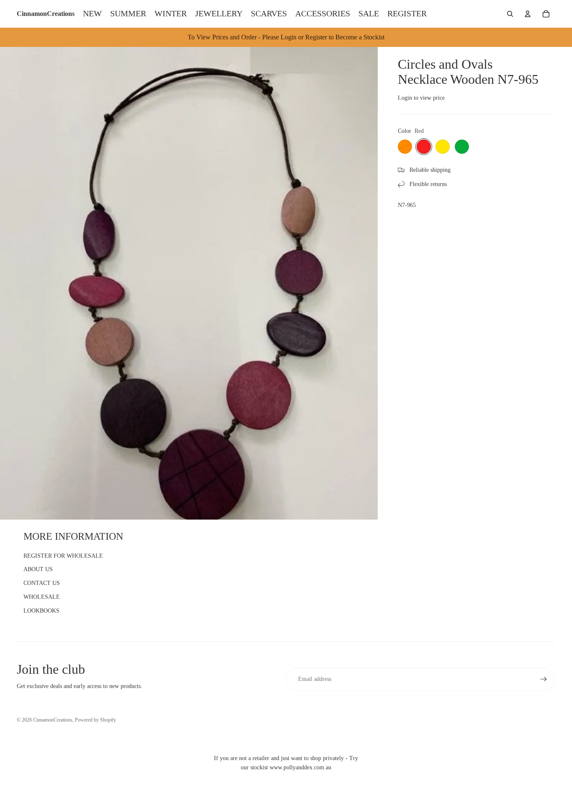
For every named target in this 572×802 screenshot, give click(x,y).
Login (405, 98)
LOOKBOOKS (41, 611)
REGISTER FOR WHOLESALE (63, 556)
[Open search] (510, 14)
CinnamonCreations (52, 720)
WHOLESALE (41, 597)
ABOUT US (38, 569)
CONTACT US (41, 583)
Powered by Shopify (95, 720)
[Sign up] (543, 679)
